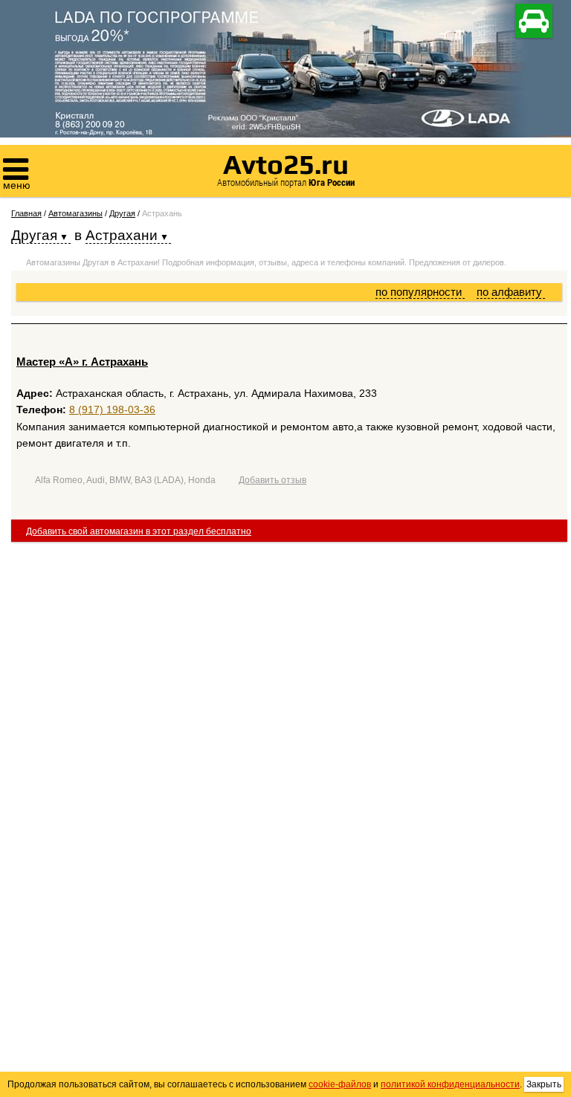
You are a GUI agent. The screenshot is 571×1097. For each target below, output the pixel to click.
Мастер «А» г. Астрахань (82, 361)
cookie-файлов (340, 1084)
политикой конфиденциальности (450, 1084)
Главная (26, 213)
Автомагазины (75, 213)
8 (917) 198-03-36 (112, 409)
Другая (122, 213)
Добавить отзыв (272, 480)
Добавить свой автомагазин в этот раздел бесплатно (138, 531)
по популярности (420, 291)
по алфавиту (511, 291)
